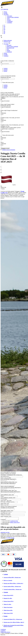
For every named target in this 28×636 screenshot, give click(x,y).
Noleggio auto (7, 41)
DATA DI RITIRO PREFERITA (8, 479)
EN (4, 26)
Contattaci (6, 55)
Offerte (5, 11)
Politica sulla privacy (15, 522)
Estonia (5, 71)
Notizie (8, 50)
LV (4, 27)
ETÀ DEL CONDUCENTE (7, 502)
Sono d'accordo (10, 521)
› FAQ (8, 18)
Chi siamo (6, 14)
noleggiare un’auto (5, 532)
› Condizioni (9, 21)
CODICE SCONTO (5, 515)
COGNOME (4, 499)
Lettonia (5, 68)
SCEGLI (3, 98)
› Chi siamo (9, 16)
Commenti (3, 519)
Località (5, 13)
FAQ (8, 49)
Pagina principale (8, 40)
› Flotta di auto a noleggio (13, 17)
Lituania (5, 69)
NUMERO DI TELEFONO (7, 507)
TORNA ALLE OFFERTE (8, 149)
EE (4, 33)
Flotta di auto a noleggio (12, 46)
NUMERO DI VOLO (6, 512)
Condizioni (9, 51)
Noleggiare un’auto (5, 148)
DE (4, 32)
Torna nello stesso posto (8, 82)
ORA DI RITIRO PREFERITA (8, 483)
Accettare (3, 537)
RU (4, 29)
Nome (2, 496)
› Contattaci (9, 22)
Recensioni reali (10, 47)
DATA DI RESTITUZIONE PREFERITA (11, 487)
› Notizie (9, 20)
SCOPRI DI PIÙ (10, 537)
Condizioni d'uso (14, 521)
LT (4, 30)
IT (4, 25)
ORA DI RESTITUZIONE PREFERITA (10, 492)
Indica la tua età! (4, 505)
